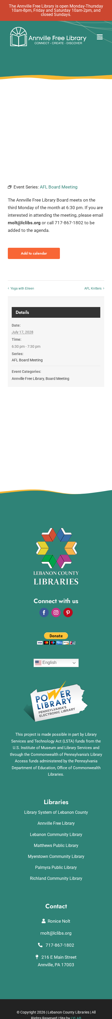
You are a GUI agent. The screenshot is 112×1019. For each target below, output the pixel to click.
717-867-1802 (59, 945)
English (49, 662)
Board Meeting (57, 378)
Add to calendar (34, 253)
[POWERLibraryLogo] (56, 682)
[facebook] (44, 612)
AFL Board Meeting (27, 360)
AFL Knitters (93, 288)
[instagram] (56, 612)
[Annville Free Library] (48, 28)
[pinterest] (68, 612)
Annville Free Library (28, 378)
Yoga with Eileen (22, 288)
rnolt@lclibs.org (56, 933)
